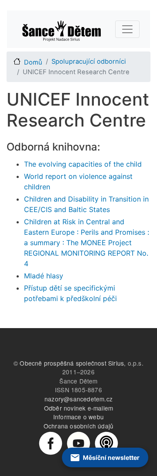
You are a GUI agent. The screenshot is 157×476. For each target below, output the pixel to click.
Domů (33, 62)
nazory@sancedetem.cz (78, 398)
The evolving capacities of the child (83, 164)
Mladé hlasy (43, 275)
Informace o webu (78, 416)
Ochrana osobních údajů (78, 425)
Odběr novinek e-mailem (78, 408)
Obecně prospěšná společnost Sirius (72, 363)
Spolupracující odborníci (88, 61)
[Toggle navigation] (127, 29)
